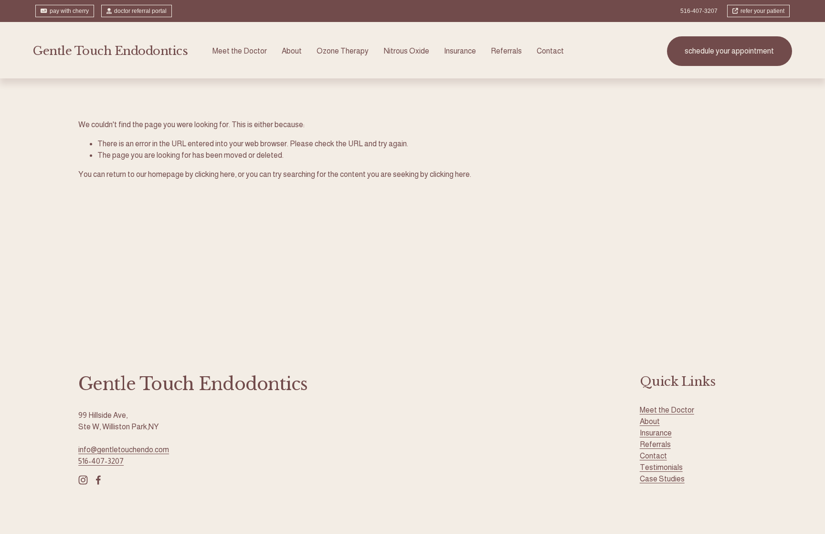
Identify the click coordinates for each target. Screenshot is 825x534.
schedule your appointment (729, 51)
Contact (550, 51)
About (292, 51)
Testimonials (661, 467)
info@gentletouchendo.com (123, 450)
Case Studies (662, 479)
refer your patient (762, 11)
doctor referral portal (140, 11)
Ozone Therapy (343, 51)
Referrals (506, 51)
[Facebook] (98, 480)
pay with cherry (69, 11)
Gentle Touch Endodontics (110, 51)
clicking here (215, 174)
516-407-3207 (101, 461)
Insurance (460, 51)
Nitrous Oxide (406, 51)
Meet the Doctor (239, 51)
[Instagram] (83, 480)
